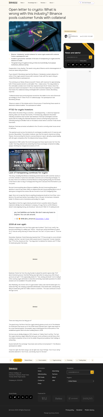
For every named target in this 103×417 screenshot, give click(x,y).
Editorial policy (42, 374)
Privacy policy (70, 410)
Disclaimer (79, 410)
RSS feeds (41, 377)
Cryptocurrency (57, 360)
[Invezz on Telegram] (73, 65)
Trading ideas (82, 360)
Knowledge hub (32, 2)
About (51, 2)
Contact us (41, 380)
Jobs (53, 380)
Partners (54, 374)
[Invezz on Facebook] (77, 65)
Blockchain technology (70, 31)
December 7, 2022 (42, 219)
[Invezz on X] (69, 65)
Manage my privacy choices (51, 413)
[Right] (92, 360)
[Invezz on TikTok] (89, 65)
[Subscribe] (90, 57)
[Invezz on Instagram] (85, 65)
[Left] (10, 360)
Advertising (55, 371)
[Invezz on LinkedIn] (81, 65)
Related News (28, 360)
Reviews (43, 2)
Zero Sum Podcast (86, 2)
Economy (69, 360)
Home (39, 371)
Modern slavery (89, 410)
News (22, 2)
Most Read (18, 360)
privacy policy (83, 60)
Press (39, 383)
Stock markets (42, 360)
